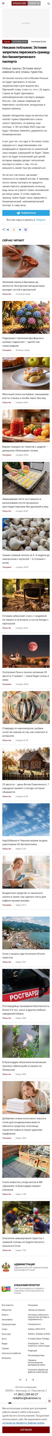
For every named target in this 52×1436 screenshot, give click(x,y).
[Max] (25, 229)
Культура (6, 1334)
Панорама (33, 1305)
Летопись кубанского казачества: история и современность (38, 1317)
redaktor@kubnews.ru (27, 1398)
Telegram (40, 219)
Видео (5, 1343)
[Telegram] (19, 229)
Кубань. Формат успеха (39, 1334)
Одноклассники (26, 1380)
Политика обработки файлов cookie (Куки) (38, 1371)
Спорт (4, 1329)
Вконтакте (20, 1380)
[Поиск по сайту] (48, 3)
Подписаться (28, 213)
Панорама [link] (6, 350)
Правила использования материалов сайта (36, 1362)
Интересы (6, 1358)
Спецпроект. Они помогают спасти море (39, 1344)
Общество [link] (6, 294)
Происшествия (9, 1324)
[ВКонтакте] (7, 229)
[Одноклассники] (13, 229)
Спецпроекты (34, 1324)
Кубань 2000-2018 (36, 1329)
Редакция (32, 1350)
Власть (5, 1315)
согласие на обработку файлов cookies (23, 1423)
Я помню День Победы (38, 1338)
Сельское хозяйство (11, 1353)
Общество (6, 1310)
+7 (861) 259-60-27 (26, 1394)
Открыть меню (3, 3)
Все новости (7, 1305)
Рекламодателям (36, 1355)
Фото (4, 1339)
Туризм (7, 42)
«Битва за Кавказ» (37, 1310)
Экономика (7, 1319)
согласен (26, 1429)
